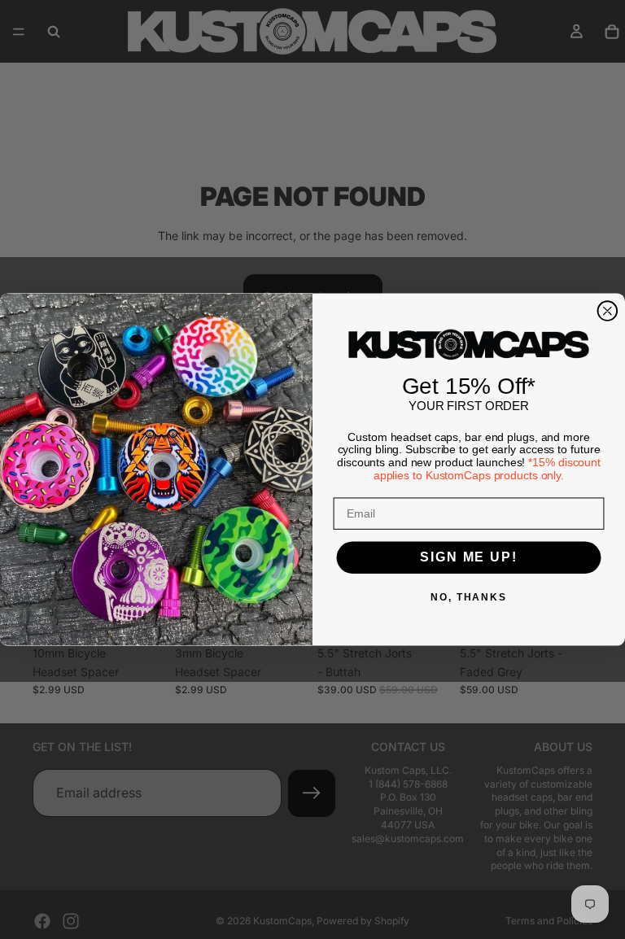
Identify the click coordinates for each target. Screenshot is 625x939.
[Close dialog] (608, 311)
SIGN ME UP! (468, 558)
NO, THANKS (469, 598)
